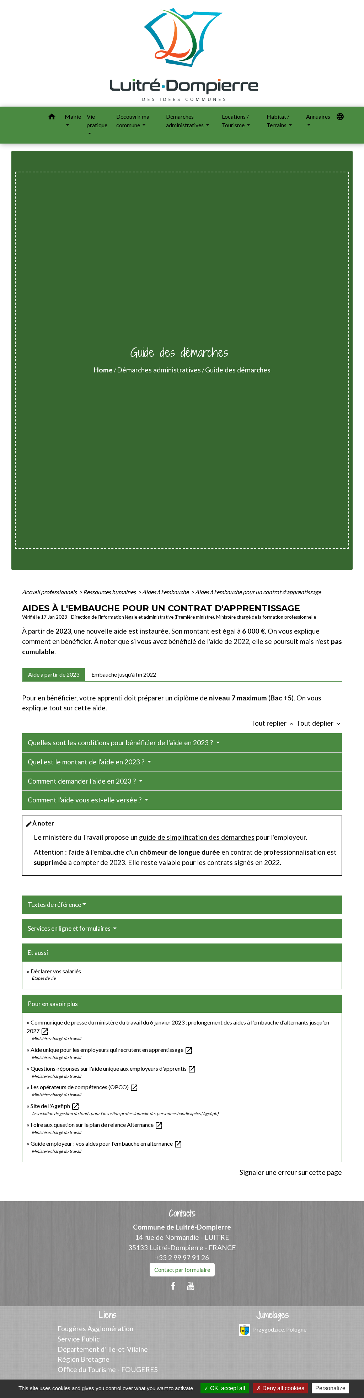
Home (103, 370)
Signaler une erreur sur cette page (291, 1172)
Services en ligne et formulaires (70, 928)
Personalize (330, 1388)
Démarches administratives (159, 370)
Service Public (79, 1339)
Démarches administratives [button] (185, 120)
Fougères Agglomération (95, 1328)
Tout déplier (319, 723)
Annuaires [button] (318, 116)
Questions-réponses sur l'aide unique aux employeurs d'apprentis (113, 1068)
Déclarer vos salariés (56, 971)
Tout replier (273, 723)
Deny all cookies (282, 1388)
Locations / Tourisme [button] (235, 120)
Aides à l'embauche (166, 591)
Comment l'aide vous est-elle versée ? (85, 800)
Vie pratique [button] (97, 120)
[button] (52, 117)
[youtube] (191, 1285)
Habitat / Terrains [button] (278, 120)
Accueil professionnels (50, 591)
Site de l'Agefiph (55, 1105)
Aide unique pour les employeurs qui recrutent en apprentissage (112, 1049)
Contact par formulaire (182, 1269)
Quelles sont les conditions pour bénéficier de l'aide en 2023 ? (121, 742)
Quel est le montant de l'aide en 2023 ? (87, 762)
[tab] (53, 674)
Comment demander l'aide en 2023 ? (82, 781)
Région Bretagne (83, 1359)
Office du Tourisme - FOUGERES (108, 1369)
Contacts (182, 1213)
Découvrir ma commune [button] (132, 120)
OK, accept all (227, 1388)
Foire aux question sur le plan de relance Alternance (97, 1124)
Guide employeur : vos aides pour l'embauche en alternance (106, 1143)
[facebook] (173, 1285)
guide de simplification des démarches (197, 837)
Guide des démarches (238, 370)
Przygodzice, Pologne (279, 1329)
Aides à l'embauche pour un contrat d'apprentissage (258, 591)
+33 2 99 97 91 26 (182, 1257)
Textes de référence (54, 904)
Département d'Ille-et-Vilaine (103, 1349)
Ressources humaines (110, 591)
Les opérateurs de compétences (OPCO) (84, 1087)
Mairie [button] (73, 116)
